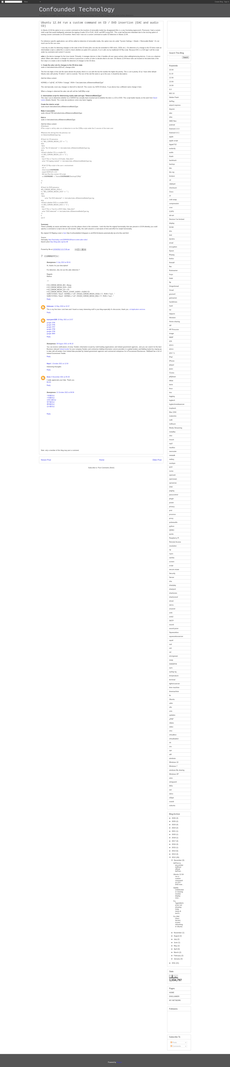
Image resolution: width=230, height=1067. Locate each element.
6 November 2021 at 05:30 (60, 377)
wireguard (173, 782)
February (177, 956)
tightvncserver (174, 684)
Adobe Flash (174, 97)
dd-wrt (171, 215)
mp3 (170, 443)
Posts (174, 1042)
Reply (49, 299)
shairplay (172, 585)
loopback (172, 408)
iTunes (171, 373)
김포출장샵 (51, 406)
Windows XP (174, 774)
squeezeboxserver (176, 636)
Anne (49, 377)
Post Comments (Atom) (106, 468)
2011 (174, 963)
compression (174, 203)
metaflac (172, 432)
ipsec (171, 369)
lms (170, 392)
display (171, 223)
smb (170, 613)
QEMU (171, 530)
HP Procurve (174, 329)
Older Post (156, 460)
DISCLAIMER (174, 996)
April (176, 949)
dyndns (172, 239)
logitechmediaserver (176, 404)
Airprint (172, 109)
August (177, 936)
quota (171, 534)
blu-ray (171, 172)
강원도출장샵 (51, 400)
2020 (174, 834)
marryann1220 (52, 319)
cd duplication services (137, 309)
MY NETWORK (175, 1000)
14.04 (171, 85)
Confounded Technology (77, 9)
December (178, 860)
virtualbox (172, 735)
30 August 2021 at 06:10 (64, 344)
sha (170, 581)
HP (170, 325)
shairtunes (173, 593)
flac (170, 266)
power (171, 503)
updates (172, 715)
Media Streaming (175, 428)
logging (172, 396)
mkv (170, 436)
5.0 (170, 89)
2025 (174, 821)
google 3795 (51, 323)
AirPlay (171, 101)
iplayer (171, 365)
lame (171, 384)
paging (171, 491)
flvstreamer (173, 270)
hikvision (172, 318)
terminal (172, 680)
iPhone (171, 361)
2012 (174, 857)
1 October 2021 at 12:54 (60, 363)
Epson (171, 251)
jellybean (172, 377)
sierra (171, 605)
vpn (170, 750)
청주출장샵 (51, 402)
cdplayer (172, 184)
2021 (174, 831)
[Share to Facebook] (83, 249)
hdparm (172, 314)
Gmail (171, 290)
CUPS (171, 211)
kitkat (171, 380)
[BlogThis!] (78, 249)
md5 (170, 420)
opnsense (173, 483)
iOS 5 (171, 345)
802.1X (172, 93)
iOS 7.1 (172, 353)
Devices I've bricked (176, 219)
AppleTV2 (173, 144)
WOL (171, 786)
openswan (173, 479)
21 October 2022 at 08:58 (65, 392)
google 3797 (51, 327)
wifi (170, 754)
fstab (171, 278)
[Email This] (76, 249)
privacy (172, 506)
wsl (170, 790)
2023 (174, 828)
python (171, 526)
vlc (170, 742)
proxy (171, 518)
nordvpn (172, 463)
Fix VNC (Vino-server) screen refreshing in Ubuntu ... (178, 922)
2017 (174, 841)
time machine (174, 687)
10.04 (171, 70)
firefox (171, 258)
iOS (170, 341)
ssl (170, 652)
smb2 (171, 617)
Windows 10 (173, 762)
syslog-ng (172, 672)
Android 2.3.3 (174, 129)
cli (170, 196)
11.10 (171, 74)
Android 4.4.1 (174, 133)
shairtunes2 (173, 597)
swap (171, 660)
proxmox (172, 514)
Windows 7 (173, 766)
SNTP (171, 621)
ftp (170, 282)
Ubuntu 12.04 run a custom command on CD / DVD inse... (178, 879)
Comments (176, 1046)
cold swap (173, 199)
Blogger (119, 1062)
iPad (170, 357)
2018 (174, 838)
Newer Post (46, 460)
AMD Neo (172, 121)
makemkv (172, 416)
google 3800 (51, 333)
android (172, 125)
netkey (171, 459)
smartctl (172, 609)
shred (171, 601)
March (176, 952)
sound (171, 625)
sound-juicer (173, 628)
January (177, 959)
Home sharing (174, 321)
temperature (173, 676)
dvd (170, 235)
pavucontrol (173, 495)
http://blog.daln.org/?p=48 (59, 242)
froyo (171, 274)
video (171, 727)
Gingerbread (174, 286)
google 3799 (51, 331)
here (64, 233)
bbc (170, 168)
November (178, 933)
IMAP (171, 337)
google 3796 (51, 325)
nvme (171, 471)
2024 (174, 825)
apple (171, 137)
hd (170, 310)
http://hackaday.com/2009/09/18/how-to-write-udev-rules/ (68, 240)
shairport (172, 589)
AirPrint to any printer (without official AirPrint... (178, 867)
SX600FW (173, 664)
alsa (170, 117)
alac (170, 113)
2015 (174, 847)
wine (171, 778)
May (176, 946)
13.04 (171, 82)
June (176, 942)
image (171, 333)
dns (170, 231)
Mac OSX (172, 412)
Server (171, 577)
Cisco (171, 192)
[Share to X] (80, 249)
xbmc (171, 794)
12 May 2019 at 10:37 (61, 306)
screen (171, 562)
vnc (170, 746)
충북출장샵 (51, 404)
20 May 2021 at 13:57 (65, 319)
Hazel (49, 363)
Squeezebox (174, 632)
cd (170, 180)
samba (171, 558)
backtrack (172, 160)
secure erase (174, 569)
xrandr (171, 801)
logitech (172, 400)
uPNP (171, 719)
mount (171, 440)
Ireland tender (64, 349)
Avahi (171, 156)
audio (171, 152)
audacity (172, 148)
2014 (174, 851)
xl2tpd (171, 798)
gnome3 (172, 294)
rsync (171, 554)
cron (170, 207)
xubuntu (172, 805)
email (171, 243)
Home (101, 460)
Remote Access (175, 542)
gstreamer (173, 298)
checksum (173, 188)
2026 (174, 818)
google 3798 (51, 329)
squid (171, 640)
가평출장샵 (51, 395)
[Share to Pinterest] (85, 249)
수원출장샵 (51, 398)
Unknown (50, 306)
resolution (173, 546)
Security (172, 573)
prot (170, 510)
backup (172, 164)
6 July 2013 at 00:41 (63, 262)
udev (171, 703)
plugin (171, 499)
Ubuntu (172, 699)
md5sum (172, 424)
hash (171, 306)
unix (170, 711)
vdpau (171, 723)
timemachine (174, 691)
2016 (174, 844)
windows (172, 758)
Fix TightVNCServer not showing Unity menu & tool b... (178, 907)
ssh (170, 648)
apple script (173, 141)
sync (171, 668)
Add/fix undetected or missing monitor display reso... (178, 893)
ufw (170, 707)
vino (170, 731)
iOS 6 (171, 349)
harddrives (173, 302)
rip (170, 550)
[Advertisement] (181, 34)
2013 (174, 854)
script (171, 565)
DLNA (171, 227)
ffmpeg (171, 255)
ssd (170, 644)
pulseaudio (173, 522)
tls (170, 695)
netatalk (172, 455)
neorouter (173, 451)
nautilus (172, 447)
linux (171, 388)
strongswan (173, 656)
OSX (171, 487)
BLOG (49, 382)
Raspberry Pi (174, 538)
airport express (175, 105)
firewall (171, 262)
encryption (173, 247)
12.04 (171, 78)
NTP (170, 467)
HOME (171, 992)
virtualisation (174, 739)
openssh (172, 475)
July (175, 939)
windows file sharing (176, 770)
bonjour (172, 176)
